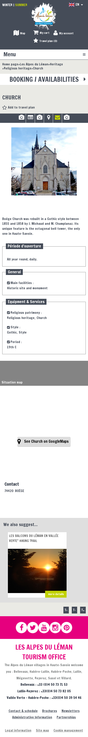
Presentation (30, 119)
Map (48, 119)
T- (74, 610)
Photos (21, 119)
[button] (41, 33)
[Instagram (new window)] (57, 627)
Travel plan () (48, 41)
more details (56, 594)
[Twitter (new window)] (34, 627)
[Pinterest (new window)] (68, 627)
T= (66, 610)
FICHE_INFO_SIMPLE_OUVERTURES (39, 119)
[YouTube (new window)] (46, 627)
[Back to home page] (44, 16)
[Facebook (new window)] (23, 627)
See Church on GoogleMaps (46, 441)
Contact (57, 119)
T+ (82, 610)
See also (66, 119)
